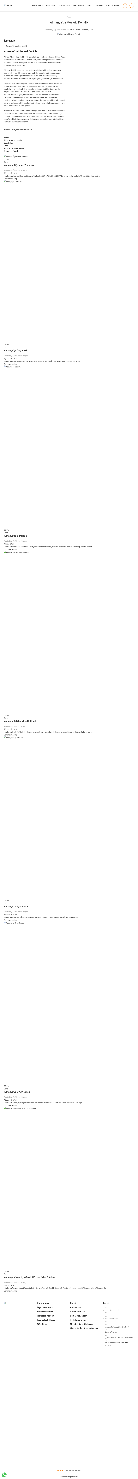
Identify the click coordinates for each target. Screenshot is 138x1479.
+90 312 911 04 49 (113, 1310)
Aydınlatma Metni (78, 1320)
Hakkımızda (75, 1307)
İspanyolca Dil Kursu (46, 1320)
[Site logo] (8, 6)
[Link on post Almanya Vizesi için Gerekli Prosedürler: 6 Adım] (69, 737)
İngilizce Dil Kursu (45, 1307)
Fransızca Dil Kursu (45, 1316)
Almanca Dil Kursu (45, 1312)
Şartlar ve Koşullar (78, 1316)
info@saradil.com (113, 1318)
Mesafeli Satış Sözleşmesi (82, 1324)
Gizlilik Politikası (77, 1312)
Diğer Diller (42, 1324)
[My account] (125, 6)
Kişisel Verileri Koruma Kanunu (84, 1328)
